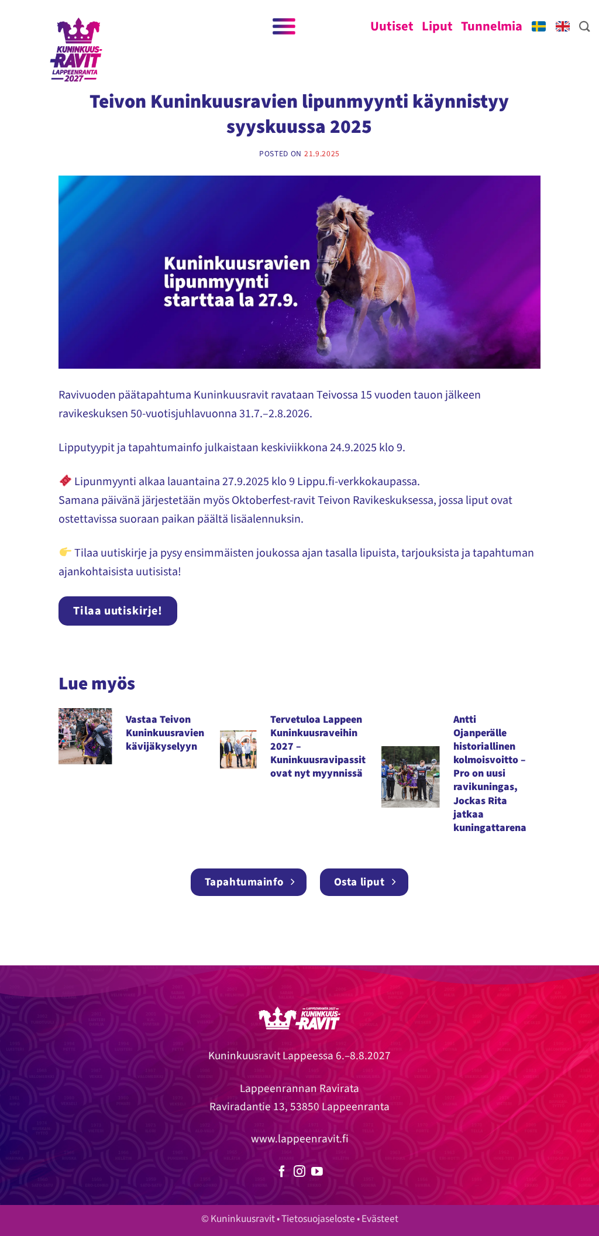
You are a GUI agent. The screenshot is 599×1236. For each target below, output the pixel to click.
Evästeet (380, 1218)
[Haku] (584, 26)
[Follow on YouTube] (317, 1172)
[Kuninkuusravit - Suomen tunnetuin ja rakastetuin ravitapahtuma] (76, 50)
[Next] (547, 777)
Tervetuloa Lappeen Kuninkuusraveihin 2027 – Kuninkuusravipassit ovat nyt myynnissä (318, 747)
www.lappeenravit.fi (300, 1139)
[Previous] (51, 777)
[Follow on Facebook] (282, 1172)
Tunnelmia (491, 26)
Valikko (283, 26)
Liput (437, 26)
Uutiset (392, 26)
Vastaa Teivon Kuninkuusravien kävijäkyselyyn (165, 733)
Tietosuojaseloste (318, 1218)
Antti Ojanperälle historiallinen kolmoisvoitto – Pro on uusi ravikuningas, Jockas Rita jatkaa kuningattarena (489, 774)
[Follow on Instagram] (299, 1172)
